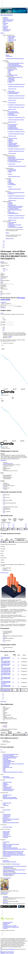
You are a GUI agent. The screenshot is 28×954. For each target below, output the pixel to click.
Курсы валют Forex (12, 160)
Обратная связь (6, 923)
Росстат (10, 171)
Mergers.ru (5, 900)
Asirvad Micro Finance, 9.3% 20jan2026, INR (6, 690)
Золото (4, 24)
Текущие (5, 725)
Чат (9, 211)
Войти (2, 15)
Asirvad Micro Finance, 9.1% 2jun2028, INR (6, 662)
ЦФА (4, 22)
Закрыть (2, 32)
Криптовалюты (11, 158)
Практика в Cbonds (7, 845)
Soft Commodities (12, 184)
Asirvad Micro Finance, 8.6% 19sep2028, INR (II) (6, 678)
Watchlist (5, 28)
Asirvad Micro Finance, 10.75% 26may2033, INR (6, 665)
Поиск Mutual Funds (12, 115)
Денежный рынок (12, 144)
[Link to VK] (3, 913)
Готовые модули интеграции (14, 224)
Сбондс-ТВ (5, 27)
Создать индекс (6, 816)
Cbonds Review (6, 833)
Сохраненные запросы (13, 208)
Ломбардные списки (12, 74)
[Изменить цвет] (2, 445)
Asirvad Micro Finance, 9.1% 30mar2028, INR (6, 668)
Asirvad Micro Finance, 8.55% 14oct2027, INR (6, 671)
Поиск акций (11, 91)
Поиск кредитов (12, 102)
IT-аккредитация (6, 856)
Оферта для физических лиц (9, 852)
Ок (1, 948)
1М (4, 327)
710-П (4, 804)
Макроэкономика (12, 170)
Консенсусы (6, 18)
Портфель (5, 17)
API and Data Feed (12, 222)
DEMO (7, 232)
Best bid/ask (5, 23)
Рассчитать (3, 307)
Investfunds (5, 896)
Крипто (5, 26)
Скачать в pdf (19, 852)
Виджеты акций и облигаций (14, 209)
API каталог (11, 223)
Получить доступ (4, 572)
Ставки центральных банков (14, 161)
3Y (3, 330)
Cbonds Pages (11, 79)
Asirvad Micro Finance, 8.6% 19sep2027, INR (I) (6, 674)
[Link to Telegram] (3, 910)
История (5, 726)
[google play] (13, 907)
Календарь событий (12, 138)
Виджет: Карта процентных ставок (11, 822)
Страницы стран (12, 169)
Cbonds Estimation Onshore (9, 761)
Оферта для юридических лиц (9, 853)
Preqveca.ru (5, 902)
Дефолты (10, 139)
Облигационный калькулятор (14, 207)
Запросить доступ (10, 238)
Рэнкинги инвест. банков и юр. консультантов (13, 763)
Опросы (10, 82)
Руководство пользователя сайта (10, 847)
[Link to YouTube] (3, 911)
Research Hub (11, 37)
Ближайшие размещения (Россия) (15, 66)
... (3, 696)
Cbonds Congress (16, 864)
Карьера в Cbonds (7, 846)
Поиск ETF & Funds (12, 111)
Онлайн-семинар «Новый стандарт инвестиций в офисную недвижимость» (14, 870)
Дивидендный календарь (13, 92)
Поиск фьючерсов (13, 124)
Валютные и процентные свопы (15, 129)
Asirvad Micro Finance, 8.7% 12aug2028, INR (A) (6, 686)
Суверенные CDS (12, 126)
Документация (11, 226)
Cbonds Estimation (7, 760)
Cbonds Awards (11, 80)
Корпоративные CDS (13, 128)
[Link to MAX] (3, 914)
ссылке (10, 336)
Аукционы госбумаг (12, 143)
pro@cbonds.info (4, 893)
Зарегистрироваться (8, 15)
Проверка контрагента (13, 213)
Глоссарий (10, 41)
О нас (4, 843)
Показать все (3, 460)
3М (4, 328)
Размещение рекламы (8, 922)
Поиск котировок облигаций (14, 65)
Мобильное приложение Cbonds (15, 206)
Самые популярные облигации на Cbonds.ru (13, 772)
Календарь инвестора (13, 146)
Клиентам (5, 924)
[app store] (5, 907)
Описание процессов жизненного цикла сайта (13, 851)
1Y (3, 329)
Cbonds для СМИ (12, 39)
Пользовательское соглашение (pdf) (11, 927)
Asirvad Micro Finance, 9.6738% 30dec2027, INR (6, 658)
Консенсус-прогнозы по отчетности (16, 192)
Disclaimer (5, 928)
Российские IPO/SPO (13, 93)
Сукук (9, 73)
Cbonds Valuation (6, 762)
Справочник (3, 302)
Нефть (9, 181)
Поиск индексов (12, 156)
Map (4, 337)
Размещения (11, 140)
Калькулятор (6, 860)
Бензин (10, 182)
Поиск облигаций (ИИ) (8, 19)
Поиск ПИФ (11, 114)
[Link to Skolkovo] (7, 920)
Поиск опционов (12, 125)
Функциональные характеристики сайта (12, 849)
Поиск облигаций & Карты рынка (16, 63)
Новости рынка (11, 36)
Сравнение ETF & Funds (13, 112)
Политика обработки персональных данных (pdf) (14, 854)
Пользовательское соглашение (10, 925)
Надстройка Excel (7, 794)
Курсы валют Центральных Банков (16, 159)
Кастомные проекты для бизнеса (15, 227)
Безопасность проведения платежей (11, 844)
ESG (9, 72)
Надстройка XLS (7, 29)
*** (4, 269)
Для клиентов (6, 841)
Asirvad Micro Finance (8, 463)
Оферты (10, 141)
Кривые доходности (7, 21)
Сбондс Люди (6, 30)
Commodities (11, 183)
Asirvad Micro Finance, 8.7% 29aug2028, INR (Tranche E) (6, 682)
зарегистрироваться (10, 949)
